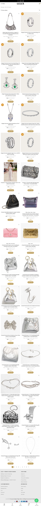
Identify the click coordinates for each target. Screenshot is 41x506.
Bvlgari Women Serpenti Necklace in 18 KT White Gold (10, 124)
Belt (11, 185)
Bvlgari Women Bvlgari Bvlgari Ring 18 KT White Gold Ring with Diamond (30, 64)
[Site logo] (20, 3)
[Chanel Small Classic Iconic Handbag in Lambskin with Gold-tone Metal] (10, 232)
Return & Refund (24, 481)
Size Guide (23, 492)
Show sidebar (5, 10)
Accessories (27, 35)
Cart (1, 490)
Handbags (7, 36)
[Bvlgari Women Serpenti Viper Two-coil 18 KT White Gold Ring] (10, 142)
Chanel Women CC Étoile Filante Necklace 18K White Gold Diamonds (30, 456)
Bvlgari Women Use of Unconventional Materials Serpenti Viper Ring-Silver (30, 154)
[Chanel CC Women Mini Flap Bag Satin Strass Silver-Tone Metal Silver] (30, 172)
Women (16, 36)
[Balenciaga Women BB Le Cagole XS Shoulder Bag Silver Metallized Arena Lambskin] (10, 22)
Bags (4, 36)
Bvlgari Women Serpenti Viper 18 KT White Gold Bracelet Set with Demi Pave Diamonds (30, 124)
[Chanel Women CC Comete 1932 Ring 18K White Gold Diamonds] (30, 414)
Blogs (22, 488)
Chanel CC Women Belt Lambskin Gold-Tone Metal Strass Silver (10, 183)
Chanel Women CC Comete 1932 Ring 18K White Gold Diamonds (30, 426)
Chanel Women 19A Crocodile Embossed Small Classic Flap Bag (30, 246)
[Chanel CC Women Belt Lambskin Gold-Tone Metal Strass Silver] (10, 172)
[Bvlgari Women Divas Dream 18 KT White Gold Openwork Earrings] (10, 83)
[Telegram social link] (23, 1)
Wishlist (2, 494)
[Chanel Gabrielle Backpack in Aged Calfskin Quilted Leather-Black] (10, 201)
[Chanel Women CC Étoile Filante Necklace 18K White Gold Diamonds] (30, 445)
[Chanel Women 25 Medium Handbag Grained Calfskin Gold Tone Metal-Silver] (30, 264)
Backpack (10, 214)
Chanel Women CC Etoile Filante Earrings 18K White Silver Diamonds (10, 456)
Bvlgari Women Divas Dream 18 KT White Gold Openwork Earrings (10, 94)
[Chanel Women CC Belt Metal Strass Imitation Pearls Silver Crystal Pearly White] (30, 354)
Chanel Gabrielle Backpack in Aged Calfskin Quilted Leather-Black (10, 213)
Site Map (22, 494)
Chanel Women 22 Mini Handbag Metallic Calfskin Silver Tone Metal (10, 275)
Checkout (2, 492)
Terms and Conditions (25, 477)
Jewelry (31, 35)
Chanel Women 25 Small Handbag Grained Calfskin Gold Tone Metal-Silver (10, 306)
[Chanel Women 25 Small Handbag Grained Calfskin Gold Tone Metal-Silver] (10, 295)
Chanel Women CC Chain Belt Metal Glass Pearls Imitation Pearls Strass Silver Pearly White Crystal (10, 395)
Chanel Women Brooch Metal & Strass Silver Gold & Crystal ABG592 (10, 336)
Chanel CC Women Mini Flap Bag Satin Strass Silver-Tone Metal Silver (30, 183)
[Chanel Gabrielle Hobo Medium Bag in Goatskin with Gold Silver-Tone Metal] (30, 201)
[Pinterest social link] (20, 1)
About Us (23, 473)
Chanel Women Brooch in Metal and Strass (30, 305)
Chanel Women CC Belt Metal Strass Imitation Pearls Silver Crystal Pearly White (30, 365)
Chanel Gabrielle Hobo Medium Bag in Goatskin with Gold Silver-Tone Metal (30, 214)
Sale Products (23, 486)
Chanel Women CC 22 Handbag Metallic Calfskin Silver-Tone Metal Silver (30, 336)
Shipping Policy (3, 488)
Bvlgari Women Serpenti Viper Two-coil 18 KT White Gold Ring (10, 154)
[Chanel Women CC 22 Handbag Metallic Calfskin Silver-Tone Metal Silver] (30, 324)
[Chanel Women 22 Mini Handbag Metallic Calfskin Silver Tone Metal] (10, 264)
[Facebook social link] (17, 1)
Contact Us (23, 475)
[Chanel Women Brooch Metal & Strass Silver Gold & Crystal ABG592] (10, 324)
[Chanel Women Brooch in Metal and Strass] (30, 295)
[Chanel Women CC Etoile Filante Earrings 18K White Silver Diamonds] (10, 445)
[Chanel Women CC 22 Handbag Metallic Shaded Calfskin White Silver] (10, 354)
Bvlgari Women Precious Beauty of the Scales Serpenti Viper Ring (30, 94)
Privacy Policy (23, 479)
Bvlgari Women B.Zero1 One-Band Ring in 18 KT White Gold (30, 33)
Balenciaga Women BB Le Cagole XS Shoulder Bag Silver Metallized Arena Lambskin (10, 33)
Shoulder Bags (12, 36)
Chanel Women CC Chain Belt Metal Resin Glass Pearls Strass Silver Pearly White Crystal (30, 395)
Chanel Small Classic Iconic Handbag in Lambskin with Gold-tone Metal (10, 246)
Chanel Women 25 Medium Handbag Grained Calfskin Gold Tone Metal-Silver (30, 275)
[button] (11, 41)
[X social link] (19, 1)
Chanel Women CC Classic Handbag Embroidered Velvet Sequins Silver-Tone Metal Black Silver (10, 426)
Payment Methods (4, 486)
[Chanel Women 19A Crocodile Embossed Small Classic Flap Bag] (30, 232)
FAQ (22, 490)
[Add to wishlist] (19, 14)
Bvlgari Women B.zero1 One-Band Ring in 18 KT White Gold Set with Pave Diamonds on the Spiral (10, 64)
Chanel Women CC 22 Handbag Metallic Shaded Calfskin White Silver (10, 365)
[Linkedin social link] (21, 1)
